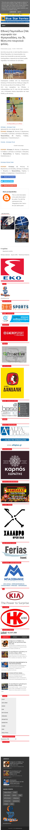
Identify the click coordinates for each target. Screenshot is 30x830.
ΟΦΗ (3, 729)
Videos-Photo (5, 732)
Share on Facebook (9, 176)
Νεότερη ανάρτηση (5, 254)
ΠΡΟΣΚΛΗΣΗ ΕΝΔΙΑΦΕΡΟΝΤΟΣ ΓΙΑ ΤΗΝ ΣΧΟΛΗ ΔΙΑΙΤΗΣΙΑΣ (16, 782)
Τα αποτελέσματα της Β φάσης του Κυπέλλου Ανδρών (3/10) (15, 772)
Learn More (12, 12)
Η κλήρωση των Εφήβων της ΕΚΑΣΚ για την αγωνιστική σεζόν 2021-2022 (17, 763)
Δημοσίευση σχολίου (8, 251)
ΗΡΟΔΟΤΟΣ (5, 719)
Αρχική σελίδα (14, 254)
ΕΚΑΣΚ (3, 706)
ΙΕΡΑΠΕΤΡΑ (4, 722)
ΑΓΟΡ (3, 699)
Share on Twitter (8, 181)
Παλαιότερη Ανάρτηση (24, 254)
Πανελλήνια (19, 48)
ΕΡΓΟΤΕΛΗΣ (5, 712)
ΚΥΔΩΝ (3, 726)
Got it (19, 12)
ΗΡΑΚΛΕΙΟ (4, 716)
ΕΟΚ (15, 48)
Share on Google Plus (10, 185)
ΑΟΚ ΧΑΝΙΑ (4, 702)
